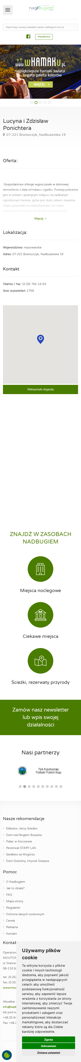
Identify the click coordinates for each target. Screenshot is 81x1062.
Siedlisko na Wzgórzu (20, 854)
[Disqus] (40, 449)
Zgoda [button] (48, 1039)
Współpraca (44, 36)
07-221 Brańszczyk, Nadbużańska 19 (36, 135)
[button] (31, 102)
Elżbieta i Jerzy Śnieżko (22, 828)
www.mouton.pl (13, 987)
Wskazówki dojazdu (40, 389)
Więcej (39, 218)
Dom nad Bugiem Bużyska (24, 835)
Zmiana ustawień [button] (48, 1052)
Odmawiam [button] (48, 1046)
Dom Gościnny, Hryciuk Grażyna (27, 861)
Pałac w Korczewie (19, 841)
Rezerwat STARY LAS (21, 848)
